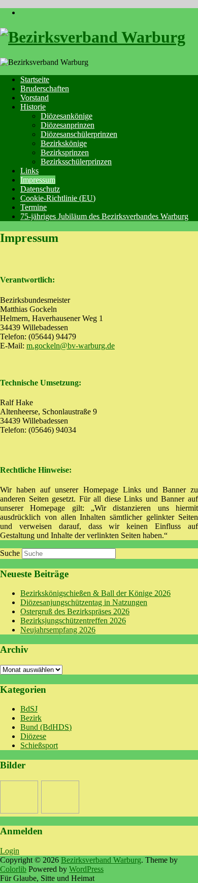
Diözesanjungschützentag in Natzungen (83, 602)
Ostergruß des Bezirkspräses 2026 (74, 611)
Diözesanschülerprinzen (79, 134)
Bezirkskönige (64, 143)
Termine (33, 207)
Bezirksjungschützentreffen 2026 (73, 620)
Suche (10, 553)
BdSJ (29, 708)
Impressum (37, 179)
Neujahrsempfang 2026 (57, 629)
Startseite (34, 79)
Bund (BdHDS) (46, 727)
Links (29, 170)
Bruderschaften (44, 88)
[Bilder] (19, 797)
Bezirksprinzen (65, 152)
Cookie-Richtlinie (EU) (57, 198)
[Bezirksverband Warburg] (92, 37)
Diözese (33, 736)
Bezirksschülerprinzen (76, 161)
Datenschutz (40, 189)
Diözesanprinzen (67, 125)
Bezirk (31, 718)
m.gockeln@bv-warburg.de (70, 345)
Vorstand (34, 97)
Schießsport (39, 745)
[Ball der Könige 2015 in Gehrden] (60, 797)
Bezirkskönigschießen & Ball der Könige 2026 (95, 593)
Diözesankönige (66, 116)
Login (9, 850)
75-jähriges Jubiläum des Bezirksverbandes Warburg (104, 216)
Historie (33, 106)
